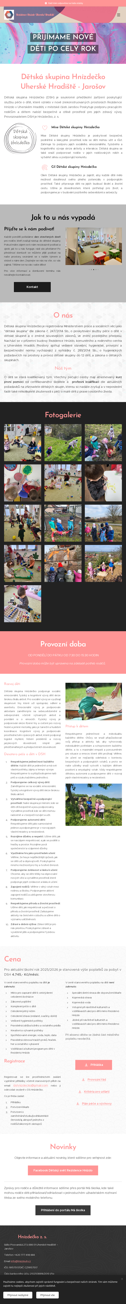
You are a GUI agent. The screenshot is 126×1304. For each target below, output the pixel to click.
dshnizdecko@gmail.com (30, 1085)
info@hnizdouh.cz (21, 1261)
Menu (118, 14)
